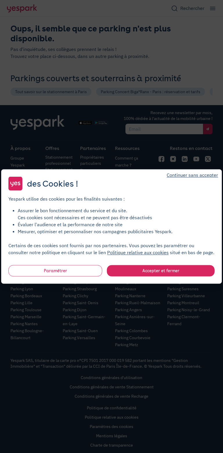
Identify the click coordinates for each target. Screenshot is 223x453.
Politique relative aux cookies (138, 252)
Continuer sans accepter (192, 175)
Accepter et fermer (160, 270)
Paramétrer (55, 270)
